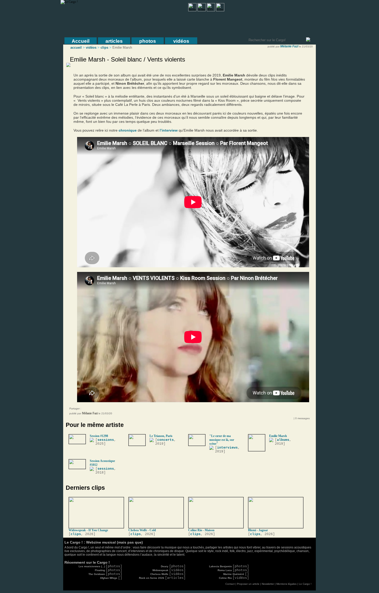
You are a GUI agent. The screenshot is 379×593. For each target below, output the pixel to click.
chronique (128, 130)
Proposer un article (248, 583)
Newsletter (268, 583)
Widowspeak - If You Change (88, 530)
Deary (173, 566)
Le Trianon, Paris (161, 436)
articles (114, 41)
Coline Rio (234, 578)
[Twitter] (98, 409)
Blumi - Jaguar (258, 530)
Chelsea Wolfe (168, 574)
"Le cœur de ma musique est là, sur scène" (221, 439)
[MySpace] (92, 409)
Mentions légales (286, 583)
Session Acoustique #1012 (102, 463)
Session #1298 (99, 436)
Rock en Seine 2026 (162, 578)
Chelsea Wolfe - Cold (142, 530)
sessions (105, 440)
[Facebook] (87, 409)
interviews (227, 448)
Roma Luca (233, 570)
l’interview (169, 130)
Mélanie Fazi (289, 46)
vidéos (181, 41)
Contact (230, 583)
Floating (108, 570)
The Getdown (105, 574)
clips (104, 47)
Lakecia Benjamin (229, 566)
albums (283, 440)
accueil (76, 47)
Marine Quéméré (236, 574)
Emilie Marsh (278, 436)
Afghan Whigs (111, 578)
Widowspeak (169, 570)
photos (147, 41)
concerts (165, 440)
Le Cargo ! (305, 583)
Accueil (80, 41)
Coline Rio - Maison (201, 530)
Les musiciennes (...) (100, 566)
